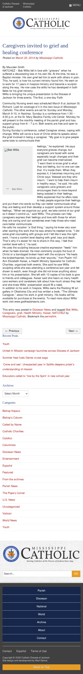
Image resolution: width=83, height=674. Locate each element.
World (41, 614)
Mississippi (29, 5)
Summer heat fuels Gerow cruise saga (25, 357)
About (41, 630)
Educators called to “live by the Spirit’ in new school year (36, 376)
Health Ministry (33, 313)
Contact (41, 638)
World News (10, 520)
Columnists (9, 445)
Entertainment (11, 458)
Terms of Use (39, 651)
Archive (41, 622)
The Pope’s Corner (14, 493)
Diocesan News (41, 309)
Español (7, 465)
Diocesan (41, 598)
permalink (50, 316)
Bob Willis (72, 309)
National (42, 606)
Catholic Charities (13, 431)
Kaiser (47, 313)
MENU (76, 5)
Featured (8, 472)
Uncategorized (11, 507)
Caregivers (9, 313)
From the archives (13, 479)
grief (19, 313)
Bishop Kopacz (11, 411)
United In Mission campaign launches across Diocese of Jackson (41, 351)
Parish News (10, 486)
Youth (6, 344)
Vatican (7, 513)
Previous (12, 331)
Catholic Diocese (11, 5)
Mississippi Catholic (51, 58)
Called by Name (12, 424)
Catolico (7, 438)
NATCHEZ (58, 313)
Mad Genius (41, 660)
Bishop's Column (12, 417)
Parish (41, 590)
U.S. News (9, 500)
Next (73, 331)
